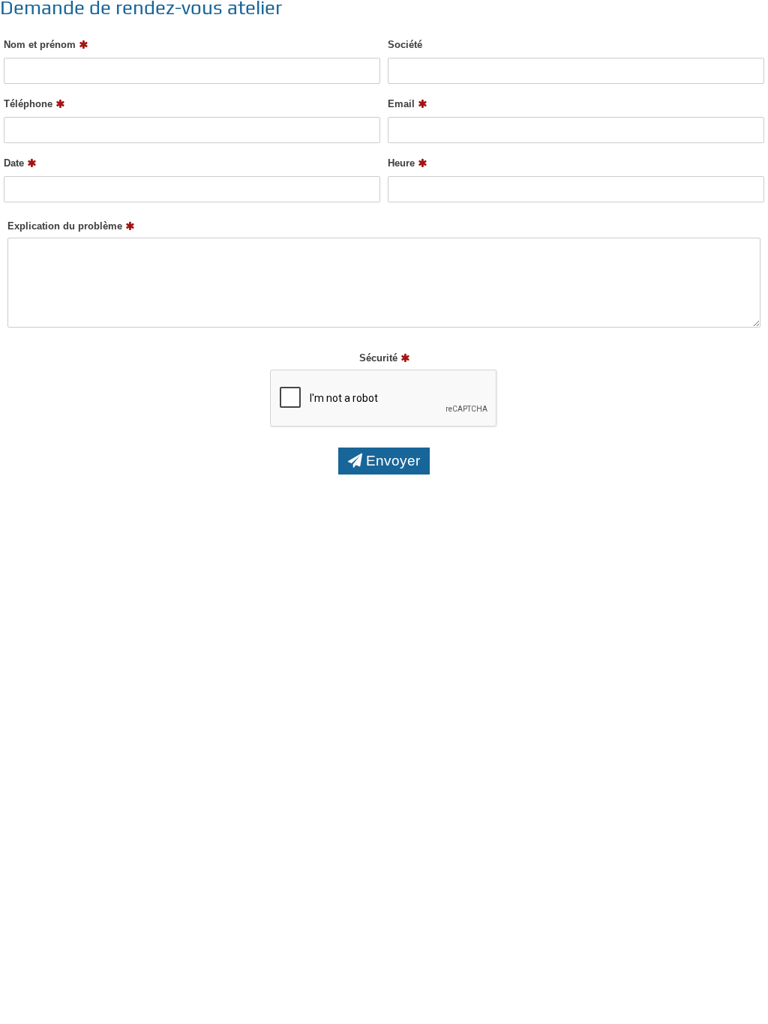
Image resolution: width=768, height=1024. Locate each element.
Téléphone (30, 103)
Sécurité (379, 358)
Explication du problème (66, 226)
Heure (403, 163)
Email (403, 103)
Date (15, 163)
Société (405, 44)
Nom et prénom (41, 44)
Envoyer (391, 461)
